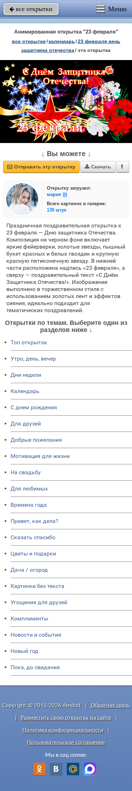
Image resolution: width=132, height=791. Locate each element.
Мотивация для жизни (40, 456)
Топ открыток (29, 342)
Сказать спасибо (33, 537)
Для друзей (26, 423)
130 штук (57, 210)
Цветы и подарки (33, 553)
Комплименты (29, 618)
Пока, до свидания (35, 667)
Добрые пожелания (36, 439)
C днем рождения (34, 407)
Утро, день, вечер (33, 358)
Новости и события (36, 634)
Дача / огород (29, 569)
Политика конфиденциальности (63, 730)
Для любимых (29, 488)
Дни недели (26, 374)
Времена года (29, 504)
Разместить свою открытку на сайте (66, 718)
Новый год (24, 651)
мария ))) (57, 194)
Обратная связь (110, 706)
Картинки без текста (37, 586)
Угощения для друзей (39, 602)
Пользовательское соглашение (66, 743)
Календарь (62, 41)
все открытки (31, 8)
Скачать (98, 167)
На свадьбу (26, 472)
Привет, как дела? (34, 521)
